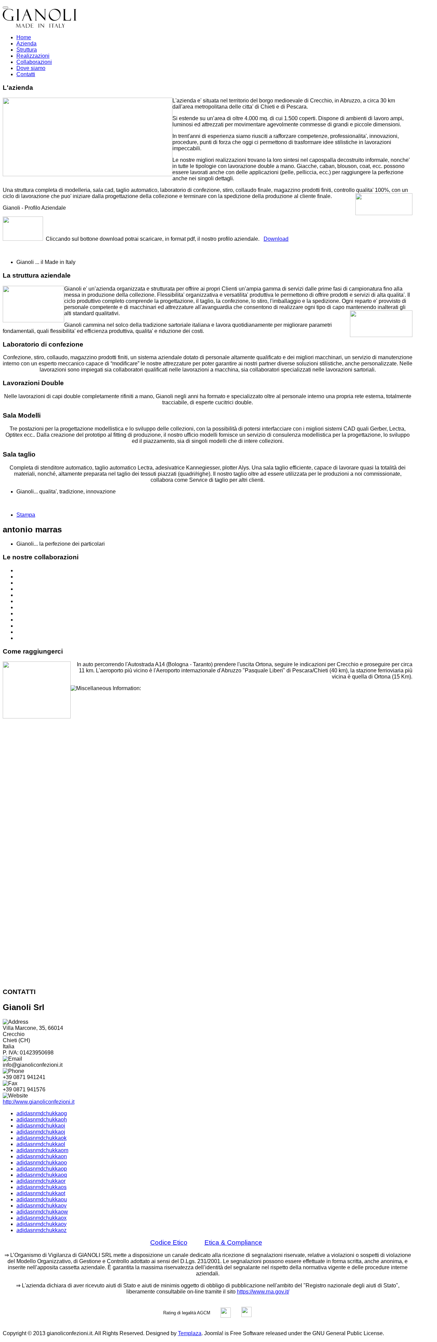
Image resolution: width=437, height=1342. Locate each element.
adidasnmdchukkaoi (40, 1126)
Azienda (26, 43)
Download (276, 239)
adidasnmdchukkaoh (41, 1119)
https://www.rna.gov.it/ (263, 1292)
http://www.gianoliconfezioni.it (38, 1102)
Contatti (25, 74)
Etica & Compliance (233, 1242)
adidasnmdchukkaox (41, 1218)
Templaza (189, 1333)
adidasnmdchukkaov (41, 1205)
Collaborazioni (34, 62)
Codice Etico (168, 1242)
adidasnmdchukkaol (40, 1144)
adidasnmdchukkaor (41, 1181)
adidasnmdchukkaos (41, 1187)
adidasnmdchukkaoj (40, 1132)
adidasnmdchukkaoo (41, 1162)
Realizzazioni (33, 56)
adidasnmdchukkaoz (41, 1230)
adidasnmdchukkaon (41, 1156)
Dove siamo (30, 68)
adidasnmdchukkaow (42, 1212)
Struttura (26, 50)
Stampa (25, 515)
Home (23, 37)
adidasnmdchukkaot (40, 1193)
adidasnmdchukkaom (42, 1150)
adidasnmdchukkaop (41, 1169)
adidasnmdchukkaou (41, 1199)
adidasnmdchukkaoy (41, 1224)
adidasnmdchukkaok (41, 1138)
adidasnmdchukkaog (41, 1113)
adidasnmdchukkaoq (41, 1175)
